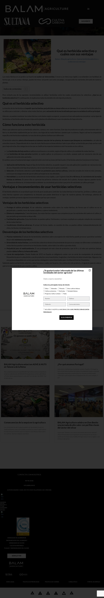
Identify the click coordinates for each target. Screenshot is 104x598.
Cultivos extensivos (50, 291)
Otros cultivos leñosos (73, 288)
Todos (65, 293)
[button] (89, 270)
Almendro (54, 288)
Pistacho (62, 288)
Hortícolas (62, 291)
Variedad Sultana (72, 291)
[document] (52, 299)
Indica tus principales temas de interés (56, 285)
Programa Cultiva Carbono (53, 293)
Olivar (47, 288)
